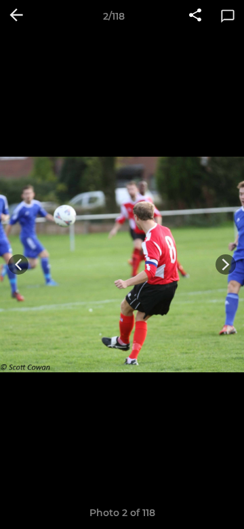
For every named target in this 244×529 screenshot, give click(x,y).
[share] (195, 16)
